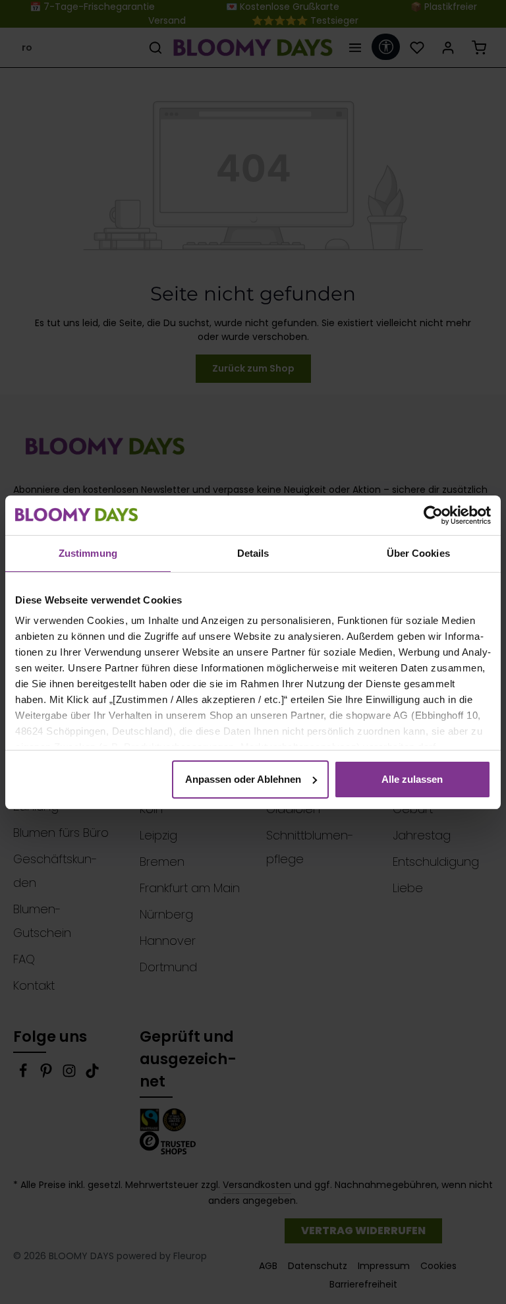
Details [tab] (253, 553)
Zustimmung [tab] (88, 553)
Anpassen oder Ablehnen (243, 779)
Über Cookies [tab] (418, 553)
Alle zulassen (412, 779)
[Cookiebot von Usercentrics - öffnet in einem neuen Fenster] (433, 515)
